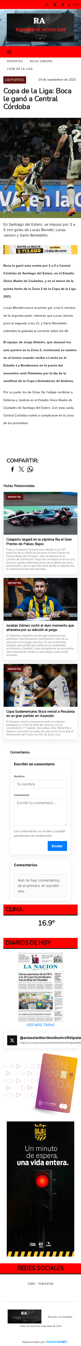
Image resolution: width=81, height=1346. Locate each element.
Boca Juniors (41, 61)
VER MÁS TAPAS (40, 1025)
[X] (54, 4)
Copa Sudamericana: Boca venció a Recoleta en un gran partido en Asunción (40, 713)
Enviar (57, 846)
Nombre (19, 776)
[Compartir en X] (21, 469)
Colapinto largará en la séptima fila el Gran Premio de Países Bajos (39, 541)
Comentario (21, 795)
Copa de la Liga (20, 69)
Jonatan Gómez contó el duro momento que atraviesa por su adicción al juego (40, 627)
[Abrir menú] (9, 52)
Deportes (15, 61)
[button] (47, 4)
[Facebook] (62, 4)
